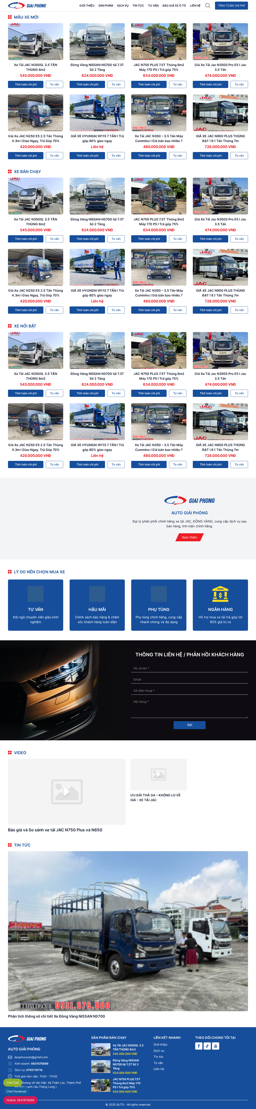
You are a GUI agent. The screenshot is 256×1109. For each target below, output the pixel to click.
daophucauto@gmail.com (31, 1057)
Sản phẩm (105, 5)
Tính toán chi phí (231, 5)
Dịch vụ (123, 5)
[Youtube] (215, 1046)
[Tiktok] (207, 1046)
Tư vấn (153, 5)
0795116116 (34, 1070)
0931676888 (39, 1063)
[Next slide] (243, 935)
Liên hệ (195, 5)
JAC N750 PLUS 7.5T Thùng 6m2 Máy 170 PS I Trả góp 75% (126, 1083)
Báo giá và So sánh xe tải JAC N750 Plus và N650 (55, 830)
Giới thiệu (86, 5)
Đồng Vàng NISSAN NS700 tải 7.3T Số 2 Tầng (126, 1064)
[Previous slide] (12, 935)
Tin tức (138, 5)
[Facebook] (198, 1046)
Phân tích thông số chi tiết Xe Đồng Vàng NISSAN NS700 (56, 1016)
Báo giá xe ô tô (174, 5)
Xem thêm (189, 537)
